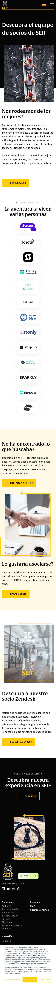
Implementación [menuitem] (10, 909)
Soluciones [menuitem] (8, 902)
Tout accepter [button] (30, 979)
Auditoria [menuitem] (6, 906)
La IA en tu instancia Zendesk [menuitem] (12, 926)
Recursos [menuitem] (35, 902)
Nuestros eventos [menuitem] (39, 910)
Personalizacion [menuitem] (10, 915)
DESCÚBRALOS (18, 183)
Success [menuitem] (6, 919)
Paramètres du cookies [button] (12, 979)
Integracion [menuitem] (8, 912)
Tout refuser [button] (45, 979)
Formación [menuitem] (7, 936)
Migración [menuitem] (7, 922)
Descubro (31, 796)
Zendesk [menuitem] (6, 941)
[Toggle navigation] (52, 4)
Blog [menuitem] (32, 906)
